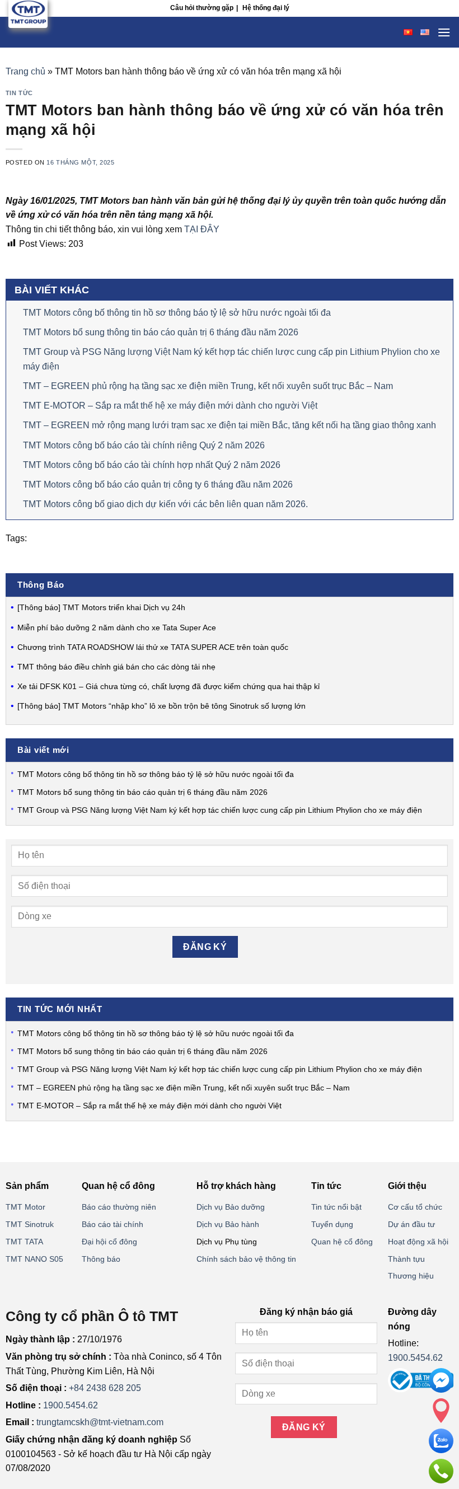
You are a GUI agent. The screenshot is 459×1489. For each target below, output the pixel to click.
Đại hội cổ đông (109, 1241)
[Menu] (444, 32)
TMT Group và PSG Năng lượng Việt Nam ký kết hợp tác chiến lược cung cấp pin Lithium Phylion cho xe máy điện (219, 810)
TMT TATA (24, 1241)
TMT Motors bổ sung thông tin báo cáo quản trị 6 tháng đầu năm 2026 (160, 332)
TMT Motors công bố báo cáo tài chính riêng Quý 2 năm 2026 (144, 445)
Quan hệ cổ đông (342, 1241)
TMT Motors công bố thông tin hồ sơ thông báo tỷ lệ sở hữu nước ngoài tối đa (177, 312)
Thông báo (101, 1258)
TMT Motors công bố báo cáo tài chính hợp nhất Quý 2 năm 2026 (151, 465)
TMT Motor (25, 1206)
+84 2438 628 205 (105, 1388)
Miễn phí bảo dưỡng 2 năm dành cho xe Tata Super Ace (116, 627)
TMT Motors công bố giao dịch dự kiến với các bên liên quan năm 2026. (165, 504)
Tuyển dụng (332, 1224)
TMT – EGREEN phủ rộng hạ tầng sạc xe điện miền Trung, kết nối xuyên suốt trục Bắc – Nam (208, 386)
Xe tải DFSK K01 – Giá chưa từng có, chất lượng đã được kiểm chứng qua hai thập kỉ (168, 686)
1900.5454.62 (70, 1405)
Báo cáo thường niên (119, 1206)
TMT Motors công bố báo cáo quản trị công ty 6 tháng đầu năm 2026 (158, 484)
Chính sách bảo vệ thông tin (246, 1258)
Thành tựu (406, 1258)
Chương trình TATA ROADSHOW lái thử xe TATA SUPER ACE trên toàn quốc (152, 647)
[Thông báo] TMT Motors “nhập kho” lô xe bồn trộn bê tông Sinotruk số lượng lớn (161, 705)
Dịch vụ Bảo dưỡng (230, 1206)
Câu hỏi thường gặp (201, 8)
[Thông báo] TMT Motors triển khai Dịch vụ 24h (101, 607)
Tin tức (19, 93)
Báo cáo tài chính (112, 1224)
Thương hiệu (411, 1275)
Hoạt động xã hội (418, 1241)
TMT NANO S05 (34, 1258)
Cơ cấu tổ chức (415, 1206)
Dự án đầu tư (411, 1224)
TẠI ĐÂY (201, 229)
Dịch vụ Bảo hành (227, 1224)
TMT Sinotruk (30, 1224)
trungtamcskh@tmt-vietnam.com (99, 1422)
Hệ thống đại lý (265, 8)
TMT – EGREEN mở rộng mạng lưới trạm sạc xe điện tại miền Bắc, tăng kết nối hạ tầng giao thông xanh (229, 425)
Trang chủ (25, 71)
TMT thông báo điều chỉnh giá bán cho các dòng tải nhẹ (116, 666)
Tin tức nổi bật (336, 1206)
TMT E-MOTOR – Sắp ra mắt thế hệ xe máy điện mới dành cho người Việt (170, 405)
